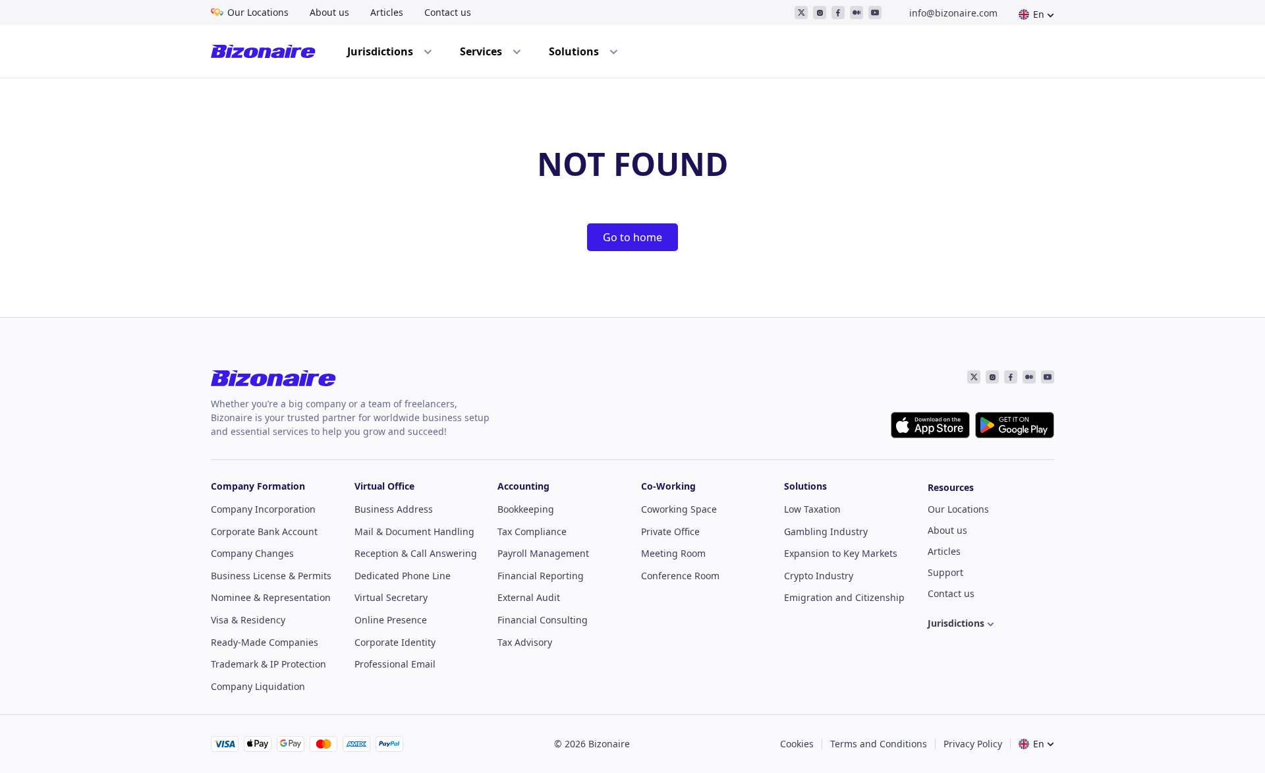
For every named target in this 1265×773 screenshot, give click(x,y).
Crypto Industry (818, 575)
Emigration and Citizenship (844, 597)
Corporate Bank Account (264, 531)
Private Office (670, 531)
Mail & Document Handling (414, 531)
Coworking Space (679, 509)
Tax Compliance (532, 531)
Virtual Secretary (391, 597)
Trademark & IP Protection (268, 664)
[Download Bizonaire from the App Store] (930, 425)
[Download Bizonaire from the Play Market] (1014, 425)
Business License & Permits (271, 575)
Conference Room (680, 575)
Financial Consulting (542, 620)
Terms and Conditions (878, 743)
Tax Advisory (524, 642)
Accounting (523, 486)
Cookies (797, 743)
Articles (386, 12)
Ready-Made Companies (264, 642)
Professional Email (395, 664)
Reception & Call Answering (415, 553)
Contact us (447, 12)
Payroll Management (543, 553)
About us (329, 12)
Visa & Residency (248, 620)
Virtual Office (384, 486)
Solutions (805, 486)
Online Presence (390, 620)
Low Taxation (812, 509)
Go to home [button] (632, 237)
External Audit (528, 597)
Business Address (393, 509)
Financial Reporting (540, 575)
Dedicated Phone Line (402, 575)
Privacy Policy (972, 743)
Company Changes (252, 553)
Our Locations (258, 12)
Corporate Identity (395, 642)
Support (945, 572)
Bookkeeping (525, 509)
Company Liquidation (258, 686)
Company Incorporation (263, 509)
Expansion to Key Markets (840, 553)
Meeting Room (673, 553)
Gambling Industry (826, 531)
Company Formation (258, 486)
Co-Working (668, 486)
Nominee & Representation (271, 597)
